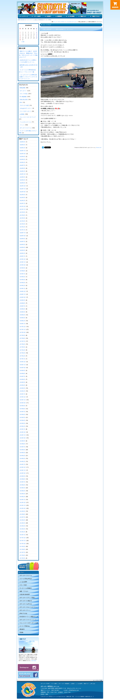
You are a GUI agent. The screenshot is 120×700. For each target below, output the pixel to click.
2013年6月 (22, 485)
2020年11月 (23, 232)
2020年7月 (22, 241)
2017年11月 (23, 329)
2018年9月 (22, 300)
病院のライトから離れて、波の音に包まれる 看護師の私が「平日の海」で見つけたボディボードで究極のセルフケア (28, 54)
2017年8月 (22, 338)
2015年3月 (22, 423)
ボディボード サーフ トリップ (28, 620)
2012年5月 (22, 523)
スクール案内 (54, 683)
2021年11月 (23, 209)
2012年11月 (23, 505)
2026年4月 (22, 144)
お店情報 (22, 114)
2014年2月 (22, 461)
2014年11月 (23, 435)
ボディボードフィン (25, 610)
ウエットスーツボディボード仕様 (29, 623)
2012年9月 (22, 511)
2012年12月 (23, 502)
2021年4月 (22, 221)
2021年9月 (22, 212)
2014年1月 (22, 464)
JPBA (21, 102)
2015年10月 (23, 403)
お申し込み (92, 683)
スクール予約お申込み (26, 578)
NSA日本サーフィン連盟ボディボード (28, 617)
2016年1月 (22, 394)
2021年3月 (22, 224)
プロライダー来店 (24, 105)
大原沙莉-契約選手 (25, 594)
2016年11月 (23, 364)
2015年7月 (22, 411)
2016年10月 (23, 367)
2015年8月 (22, 408)
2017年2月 (22, 356)
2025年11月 (23, 150)
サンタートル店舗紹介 (26, 588)
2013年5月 (22, 488)
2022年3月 (22, 197)
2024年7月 (22, 165)
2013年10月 (23, 473)
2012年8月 (22, 514)
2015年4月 (22, 420)
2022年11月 (23, 188)
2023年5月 (22, 177)
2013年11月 (23, 470)
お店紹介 (73, 683)
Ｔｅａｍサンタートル (25, 122)
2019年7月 (22, 274)
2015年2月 (22, 426)
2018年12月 (23, 291)
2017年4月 (22, 350)
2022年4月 (22, 194)
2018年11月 (23, 294)
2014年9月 (22, 441)
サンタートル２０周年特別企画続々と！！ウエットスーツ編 (27, 71)
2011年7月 (22, 552)
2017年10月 (23, 332)
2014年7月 (22, 447)
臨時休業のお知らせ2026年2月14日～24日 (28, 66)
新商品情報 (22, 88)
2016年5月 (22, 382)
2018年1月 (22, 323)
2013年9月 (22, 476)
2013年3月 (22, 493)
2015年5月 (22, 417)
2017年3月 (22, 353)
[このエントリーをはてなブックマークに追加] (43, 147)
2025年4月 (22, 156)
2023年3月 (22, 183)
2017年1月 (22, 359)
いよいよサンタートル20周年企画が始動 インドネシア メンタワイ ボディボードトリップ (28, 76)
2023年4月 (22, 180)
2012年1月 (22, 534)
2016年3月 (22, 388)
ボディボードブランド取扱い (28, 597)
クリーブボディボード (25, 111)
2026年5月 (22, 142)
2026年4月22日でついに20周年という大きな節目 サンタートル (28, 61)
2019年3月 (22, 282)
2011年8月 (22, 549)
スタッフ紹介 (23, 585)
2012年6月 (22, 520)
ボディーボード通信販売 (64, 683)
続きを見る (33, 660)
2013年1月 (22, 499)
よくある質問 (23, 582)
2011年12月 (23, 537)
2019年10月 (23, 265)
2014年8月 (22, 444)
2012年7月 (22, 517)
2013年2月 (22, 496)
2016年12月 (23, 361)
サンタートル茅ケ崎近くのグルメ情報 (28, 131)
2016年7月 (22, 376)
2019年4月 (22, 279)
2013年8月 (22, 479)
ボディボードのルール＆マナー (28, 607)
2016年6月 (22, 379)
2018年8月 (22, 303)
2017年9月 (22, 335)
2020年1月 (22, 256)
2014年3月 (22, 458)
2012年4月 (22, 526)
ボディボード (23, 90)
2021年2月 (22, 227)
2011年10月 (23, 543)
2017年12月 (23, 326)
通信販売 (22, 629)
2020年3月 (22, 250)
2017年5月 (22, 347)
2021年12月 (23, 206)
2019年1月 (22, 288)
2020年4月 (22, 247)
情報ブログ (86, 683)
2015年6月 (22, 414)
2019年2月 (22, 285)
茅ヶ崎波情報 (23, 96)
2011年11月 (23, 540)
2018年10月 (23, 297)
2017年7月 (22, 341)
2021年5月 (22, 218)
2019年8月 (22, 271)
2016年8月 (22, 373)
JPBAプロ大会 (23, 613)
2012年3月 (22, 529)
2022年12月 (23, 186)
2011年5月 (22, 558)
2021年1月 (22, 230)
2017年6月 (22, 344)
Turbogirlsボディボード (26, 108)
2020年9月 (22, 238)
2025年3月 (22, 159)
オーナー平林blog (25, 626)
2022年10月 (23, 191)
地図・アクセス (24, 591)
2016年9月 (22, 370)
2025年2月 (22, 162)
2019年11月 (23, 262)
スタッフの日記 (24, 93)
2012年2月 (22, 532)
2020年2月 (22, 253)
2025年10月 (23, 153)
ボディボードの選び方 (26, 601)
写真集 (21, 632)
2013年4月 (22, 491)
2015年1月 (22, 429)
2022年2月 (22, 200)
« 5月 (22, 41)
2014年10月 (23, 438)
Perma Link (98, 147)
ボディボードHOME (45, 683)
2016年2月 (22, 391)
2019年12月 (23, 259)
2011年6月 (22, 555)
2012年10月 (23, 508)
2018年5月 (22, 312)
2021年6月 (22, 215)
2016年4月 (22, 385)
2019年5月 (22, 276)
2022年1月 (22, 203)
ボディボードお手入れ (26, 604)
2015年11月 (23, 400)
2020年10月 (23, 235)
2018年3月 (22, 317)
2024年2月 (22, 171)
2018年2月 (22, 320)
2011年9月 (22, 546)
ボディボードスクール (25, 128)
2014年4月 (22, 455)
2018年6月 (22, 309)
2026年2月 (22, 147)
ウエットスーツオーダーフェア (28, 117)
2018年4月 (22, 315)
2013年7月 (22, 482)
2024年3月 (22, 168)
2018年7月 (22, 306)
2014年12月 (23, 432)
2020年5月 (22, 244)
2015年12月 (23, 397)
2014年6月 (22, 449)
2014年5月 (22, 452)
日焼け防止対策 (24, 99)
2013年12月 (23, 467)
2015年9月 (22, 405)
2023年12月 (23, 174)
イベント (22, 125)
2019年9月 (22, 268)
